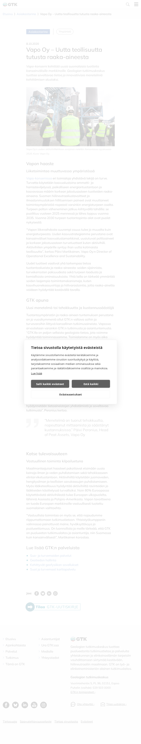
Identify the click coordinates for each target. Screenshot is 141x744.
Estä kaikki (91, 384)
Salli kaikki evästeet (50, 384)
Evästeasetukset (70, 394)
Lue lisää (36, 373)
